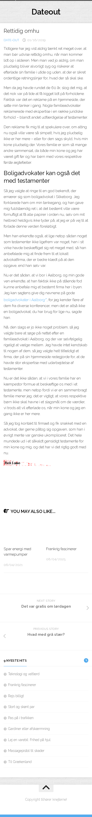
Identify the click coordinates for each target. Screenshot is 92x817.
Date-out (11, 40)
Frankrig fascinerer (61, 549)
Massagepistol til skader (26, 751)
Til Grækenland (20, 762)
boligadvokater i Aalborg (24, 300)
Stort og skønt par (21, 707)
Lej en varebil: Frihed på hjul (29, 740)
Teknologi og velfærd (23, 674)
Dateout (46, 11)
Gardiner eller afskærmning (29, 729)
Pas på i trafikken (21, 718)
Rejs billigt (16, 696)
